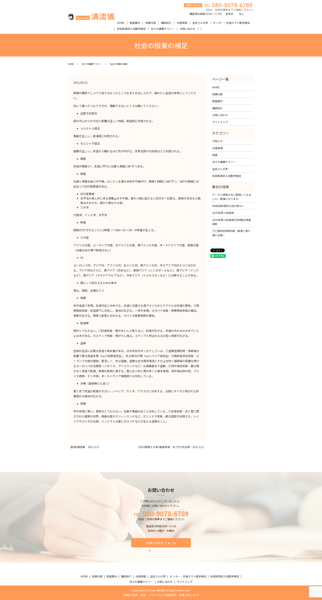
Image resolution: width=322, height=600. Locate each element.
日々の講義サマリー (162, 29)
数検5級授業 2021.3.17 (85, 447)
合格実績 (182, 23)
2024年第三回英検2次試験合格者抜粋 (231, 222)
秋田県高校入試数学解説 (131, 29)
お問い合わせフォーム (161, 543)
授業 (214, 155)
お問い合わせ (187, 29)
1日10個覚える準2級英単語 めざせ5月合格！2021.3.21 (171, 447)
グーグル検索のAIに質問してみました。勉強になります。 (231, 197)
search (202, 29)
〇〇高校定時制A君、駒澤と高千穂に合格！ (231, 233)
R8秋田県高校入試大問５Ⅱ (227, 206)
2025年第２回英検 (223, 213)
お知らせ (217, 141)
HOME (120, 23)
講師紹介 (166, 23)
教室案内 (135, 23)
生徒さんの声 (200, 23)
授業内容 (150, 23)
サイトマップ (220, 122)
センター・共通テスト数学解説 (231, 23)
